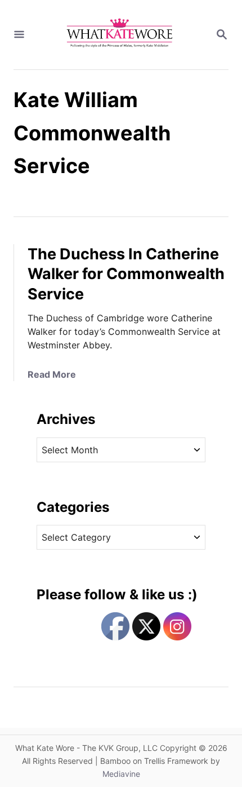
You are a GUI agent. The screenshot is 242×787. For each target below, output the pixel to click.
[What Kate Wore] (119, 34)
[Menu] (19, 35)
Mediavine (121, 774)
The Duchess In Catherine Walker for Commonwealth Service (126, 274)
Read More (52, 374)
